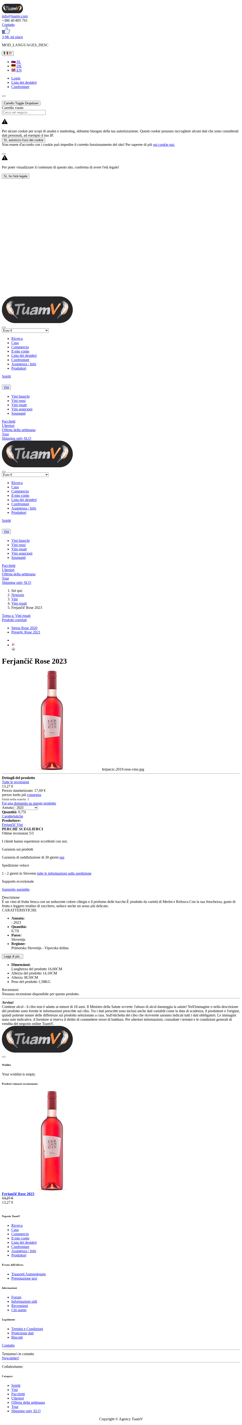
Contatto (8, 25)
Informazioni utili (24, 1301)
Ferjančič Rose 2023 (18, 1194)
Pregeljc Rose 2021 (25, 632)
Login (15, 78)
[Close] (4, 154)
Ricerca (17, 339)
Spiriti (6, 376)
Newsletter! (10, 1358)
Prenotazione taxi (24, 1278)
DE (19, 66)
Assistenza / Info (23, 364)
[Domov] (12, 12)
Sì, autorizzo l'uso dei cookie (23, 140)
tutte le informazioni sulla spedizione (64, 873)
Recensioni (19, 1306)
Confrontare (20, 360)
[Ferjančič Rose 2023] (52, 1190)
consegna (34, 795)
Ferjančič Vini (12, 825)
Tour (5, 434)
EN (19, 70)
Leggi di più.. (12, 956)
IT (10, 53)
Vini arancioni (21, 409)
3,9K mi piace (12, 37)
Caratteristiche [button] (12, 816)
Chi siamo (18, 1310)
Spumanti (18, 413)
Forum (16, 1297)
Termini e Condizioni (27, 1329)
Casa (15, 343)
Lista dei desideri (24, 356)
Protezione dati (22, 1333)
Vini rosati (19, 405)
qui (62, 857)
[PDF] (13, 645)
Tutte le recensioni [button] (15, 782)
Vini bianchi (20, 396)
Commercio (20, 347)
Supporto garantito (16, 889)
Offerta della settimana (18, 430)
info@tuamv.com (15, 16)
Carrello (21, 103)
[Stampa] (13, 650)
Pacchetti (8, 421)
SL (18, 62)
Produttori (18, 368)
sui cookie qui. (164, 145)
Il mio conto (20, 351)
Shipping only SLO (16, 438)
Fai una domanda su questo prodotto (29, 803)
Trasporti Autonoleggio (28, 1274)
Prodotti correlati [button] (14, 620)
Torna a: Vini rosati (16, 616)
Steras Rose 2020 (24, 628)
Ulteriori (8, 426)
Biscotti (17, 1337)
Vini (6, 387)
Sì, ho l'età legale (15, 176)
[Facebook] (6, 33)
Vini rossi (18, 401)
